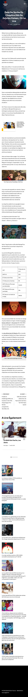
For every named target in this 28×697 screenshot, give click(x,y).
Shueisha (14, 322)
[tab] (12, 457)
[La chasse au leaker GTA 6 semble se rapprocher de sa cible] (14, 470)
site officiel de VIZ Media (10, 333)
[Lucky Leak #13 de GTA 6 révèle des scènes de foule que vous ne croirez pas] (14, 587)
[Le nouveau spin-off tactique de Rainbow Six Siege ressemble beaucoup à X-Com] (14, 530)
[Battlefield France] (5, 3)
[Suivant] (24, 438)
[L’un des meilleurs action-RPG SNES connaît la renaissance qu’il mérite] (14, 547)
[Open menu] (24, 3)
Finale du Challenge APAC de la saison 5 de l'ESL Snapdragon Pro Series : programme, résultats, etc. (7, 401)
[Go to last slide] (4, 438)
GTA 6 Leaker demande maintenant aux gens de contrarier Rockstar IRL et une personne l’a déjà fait (13, 658)
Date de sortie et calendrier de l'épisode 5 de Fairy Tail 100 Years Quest (20, 399)
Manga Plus (11, 368)
